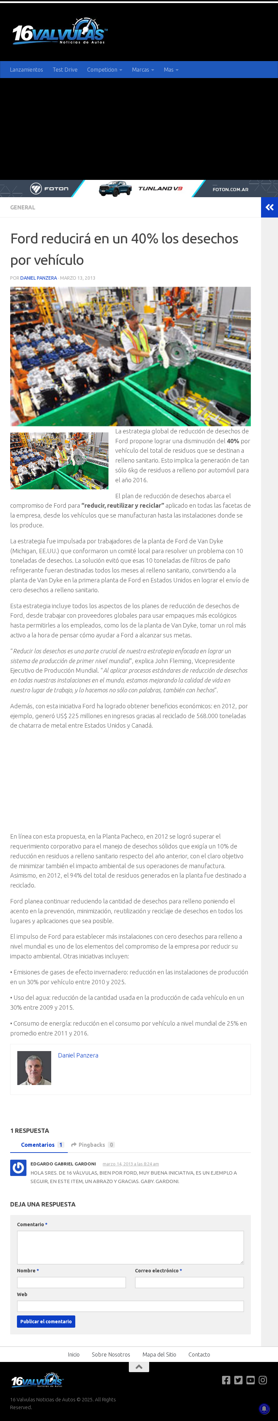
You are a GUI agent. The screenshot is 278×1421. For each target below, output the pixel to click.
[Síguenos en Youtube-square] (251, 1380)
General (22, 207)
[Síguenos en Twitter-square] (238, 1380)
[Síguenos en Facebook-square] (226, 1380)
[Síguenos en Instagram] (263, 1380)
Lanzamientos (26, 70)
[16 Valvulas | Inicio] (61, 32)
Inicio (74, 1354)
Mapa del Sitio (159, 1354)
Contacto (199, 1354)
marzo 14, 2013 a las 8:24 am (131, 1163)
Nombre (28, 1270)
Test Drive (65, 70)
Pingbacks (96, 1145)
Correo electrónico (158, 1270)
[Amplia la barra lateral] (269, 207)
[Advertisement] (139, 128)
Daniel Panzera (38, 278)
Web (22, 1294)
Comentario (32, 1224)
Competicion (102, 70)
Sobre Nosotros (111, 1354)
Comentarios (41, 1145)
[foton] (139, 188)
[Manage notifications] (264, 1408)
